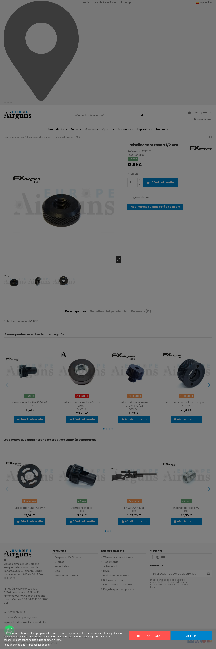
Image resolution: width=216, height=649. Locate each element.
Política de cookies (14, 644)
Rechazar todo (149, 636)
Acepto (192, 636)
